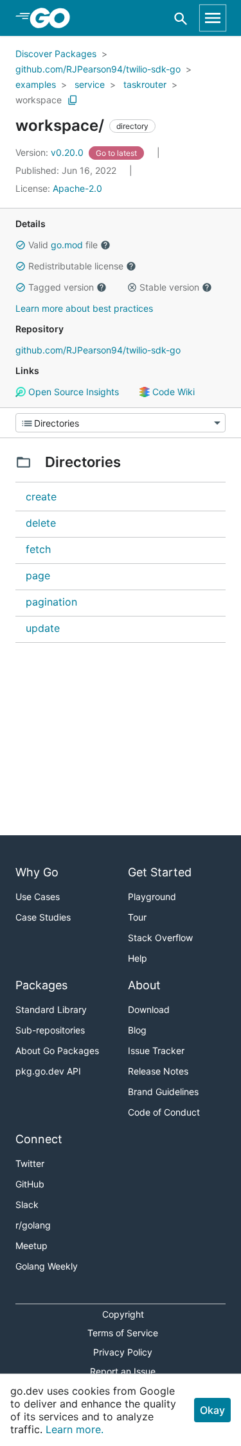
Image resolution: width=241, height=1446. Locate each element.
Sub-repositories (50, 1030)
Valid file (63, 244)
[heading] (54, 18)
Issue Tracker (156, 1050)
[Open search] (181, 18)
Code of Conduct (164, 1112)
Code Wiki (172, 391)
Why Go (36, 872)
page (38, 575)
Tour (137, 917)
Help (137, 958)
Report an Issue (123, 1371)
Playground (152, 896)
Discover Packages (55, 53)
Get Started (160, 872)
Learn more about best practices (84, 308)
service (90, 84)
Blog (137, 1030)
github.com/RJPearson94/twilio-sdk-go (98, 69)
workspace (38, 99)
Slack (27, 1204)
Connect (38, 1139)
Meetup (31, 1245)
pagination (51, 601)
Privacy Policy (122, 1352)
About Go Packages (57, 1050)
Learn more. (74, 1429)
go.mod (67, 244)
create (41, 496)
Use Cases (37, 896)
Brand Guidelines (163, 1091)
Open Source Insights (72, 391)
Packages (41, 985)
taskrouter (144, 84)
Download (149, 1009)
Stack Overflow (160, 937)
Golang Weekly (46, 1266)
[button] (20, 245)
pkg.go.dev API (48, 1071)
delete (41, 522)
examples (35, 84)
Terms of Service (122, 1332)
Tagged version (61, 287)
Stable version (169, 287)
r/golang (33, 1225)
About (144, 985)
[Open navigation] (213, 18)
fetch (38, 549)
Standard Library (51, 1009)
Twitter (29, 1163)
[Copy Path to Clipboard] (72, 100)
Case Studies (43, 917)
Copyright (123, 1314)
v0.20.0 (50, 152)
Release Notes (158, 1071)
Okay (212, 1410)
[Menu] (120, 422)
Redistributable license (76, 265)
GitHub (29, 1183)
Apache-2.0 (77, 188)
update (43, 628)
